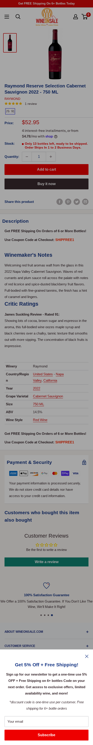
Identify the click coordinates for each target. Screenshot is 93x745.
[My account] (75, 16)
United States (43, 374)
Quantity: (12, 156)
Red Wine (40, 420)
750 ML (38, 404)
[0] (85, 16)
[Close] (86, 656)
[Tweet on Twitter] (77, 201)
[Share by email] (85, 201)
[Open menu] (7, 16)
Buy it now (46, 184)
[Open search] (18, 16)
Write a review (46, 562)
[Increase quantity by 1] (51, 156)
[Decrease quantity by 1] (27, 156)
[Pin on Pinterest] (68, 201)
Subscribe (46, 735)
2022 (36, 388)
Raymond (12, 99)
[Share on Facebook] (59, 201)
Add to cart (46, 169)
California (50, 380)
